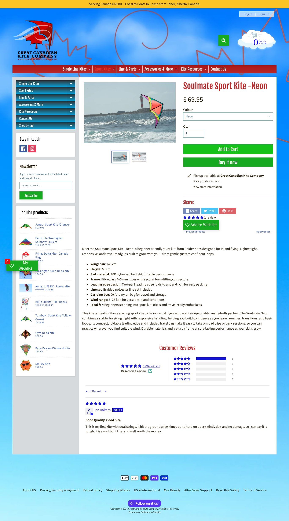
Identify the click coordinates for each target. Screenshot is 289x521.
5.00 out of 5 (151, 366)
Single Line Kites (77, 70)
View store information (207, 187)
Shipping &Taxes (118, 490)
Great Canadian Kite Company (143, 508)
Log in (248, 14)
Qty (185, 126)
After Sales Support (198, 490)
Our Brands (172, 490)
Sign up (264, 14)
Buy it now (228, 162)
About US (29, 490)
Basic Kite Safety (227, 490)
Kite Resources (194, 70)
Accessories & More (161, 70)
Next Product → (264, 232)
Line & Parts (130, 70)
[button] (193, 217)
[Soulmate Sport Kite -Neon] (120, 157)
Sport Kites (105, 70)
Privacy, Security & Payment (59, 490)
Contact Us (218, 69)
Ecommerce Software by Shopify (145, 512)
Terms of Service (255, 490)
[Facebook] (23, 148)
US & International (147, 490)
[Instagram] (32, 148)
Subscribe (31, 196)
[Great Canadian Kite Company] (37, 40)
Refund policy (92, 490)
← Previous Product (194, 232)
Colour (188, 109)
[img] (95, 403)
